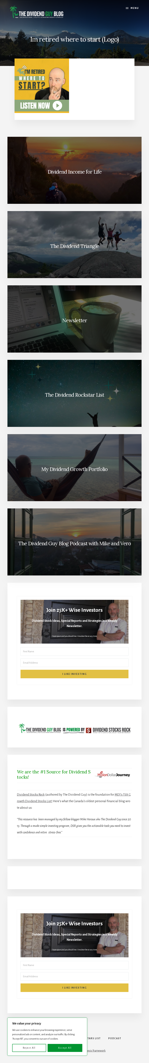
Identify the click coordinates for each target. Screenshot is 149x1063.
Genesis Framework (94, 1050)
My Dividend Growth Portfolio (74, 469)
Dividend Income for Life (75, 172)
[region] (47, 1037)
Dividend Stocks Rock (31, 794)
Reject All (29, 1048)
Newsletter (74, 320)
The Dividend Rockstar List (74, 395)
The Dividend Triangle (74, 246)
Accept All (65, 1048)
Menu (135, 8)
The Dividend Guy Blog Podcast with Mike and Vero (74, 543)
